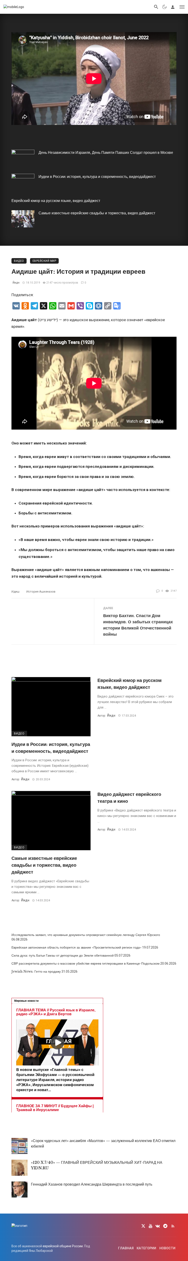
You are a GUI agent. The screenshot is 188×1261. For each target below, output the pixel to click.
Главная (126, 1248)
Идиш (15, 591)
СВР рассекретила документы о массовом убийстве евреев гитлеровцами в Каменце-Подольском (85, 963)
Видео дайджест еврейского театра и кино (129, 797)
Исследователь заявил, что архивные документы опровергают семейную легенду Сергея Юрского (85, 935)
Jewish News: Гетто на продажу (36, 971)
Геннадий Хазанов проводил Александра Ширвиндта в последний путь (91, 1184)
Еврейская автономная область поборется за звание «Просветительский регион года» (76, 947)
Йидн (16, 282)
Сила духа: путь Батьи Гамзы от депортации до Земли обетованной (62, 955)
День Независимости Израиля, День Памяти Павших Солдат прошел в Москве (106, 152)
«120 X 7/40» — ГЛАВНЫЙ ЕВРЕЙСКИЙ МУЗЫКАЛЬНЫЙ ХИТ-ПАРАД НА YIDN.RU (96, 1165)
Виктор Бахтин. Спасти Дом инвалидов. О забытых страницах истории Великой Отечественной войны (138, 625)
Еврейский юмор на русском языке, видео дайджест (55, 200)
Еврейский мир (44, 260)
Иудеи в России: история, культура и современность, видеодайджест (97, 176)
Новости (167, 1248)
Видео (19, 260)
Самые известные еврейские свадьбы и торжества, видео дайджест (97, 213)
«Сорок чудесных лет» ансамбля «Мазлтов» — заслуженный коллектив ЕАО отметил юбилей (103, 1143)
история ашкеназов (40, 591)
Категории (146, 1248)
